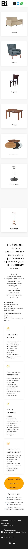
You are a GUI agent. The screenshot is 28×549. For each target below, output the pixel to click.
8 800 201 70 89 (7, 525)
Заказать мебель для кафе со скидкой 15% (14, 483)
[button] (26, 3)
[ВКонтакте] (9, 542)
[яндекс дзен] (14, 542)
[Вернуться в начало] (4, 3)
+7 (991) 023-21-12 (9, 537)
